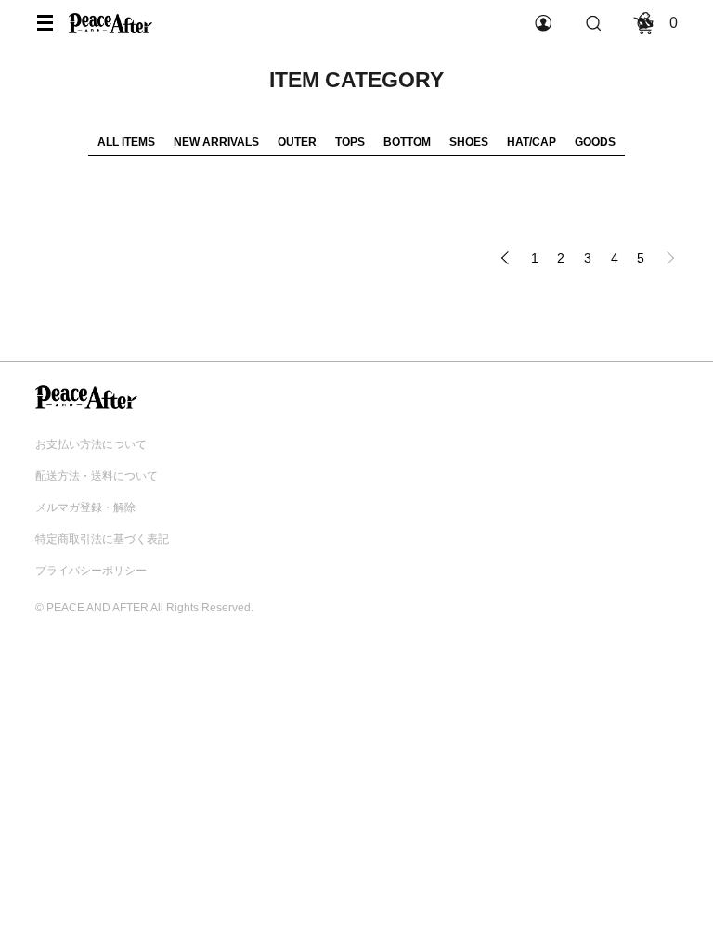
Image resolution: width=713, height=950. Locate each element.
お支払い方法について (91, 444)
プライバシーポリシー (91, 570)
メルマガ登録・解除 (85, 507)
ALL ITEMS (126, 141)
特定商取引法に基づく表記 (102, 539)
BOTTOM (407, 141)
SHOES (468, 141)
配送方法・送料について (96, 475)
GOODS (595, 141)
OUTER (297, 141)
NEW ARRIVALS (216, 141)
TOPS (350, 141)
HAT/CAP (531, 141)
